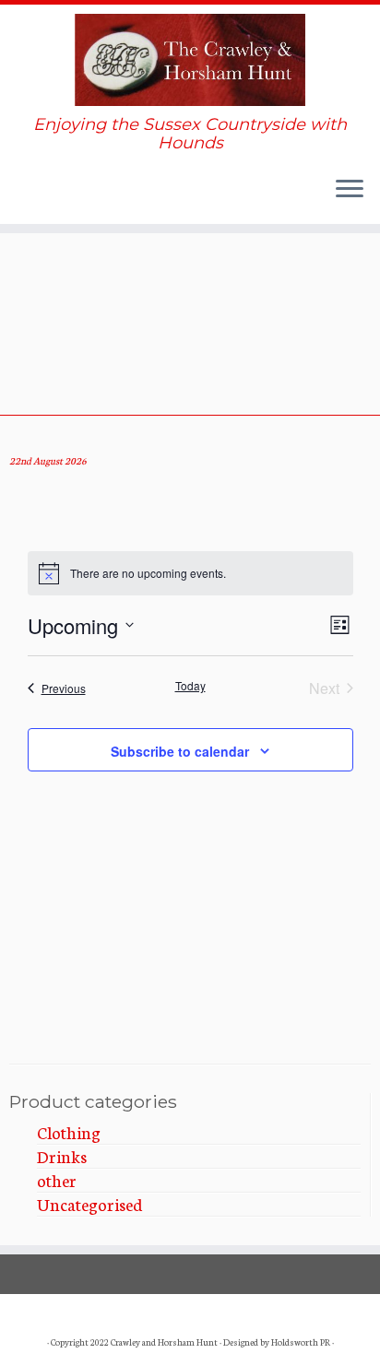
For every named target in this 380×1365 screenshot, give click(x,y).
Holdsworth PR (300, 1342)
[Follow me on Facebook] (42, 201)
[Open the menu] (349, 191)
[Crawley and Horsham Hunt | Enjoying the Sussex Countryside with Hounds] (190, 60)
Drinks (62, 1156)
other (57, 1180)
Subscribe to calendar (180, 751)
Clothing (69, 1132)
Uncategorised (89, 1204)
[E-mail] (22, 201)
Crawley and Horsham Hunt (164, 1342)
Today (190, 685)
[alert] (190, 573)
